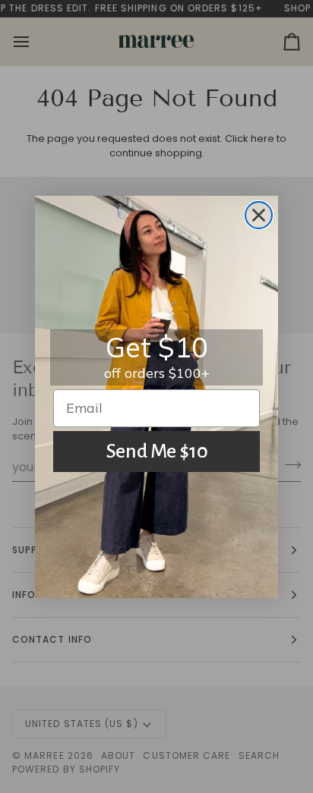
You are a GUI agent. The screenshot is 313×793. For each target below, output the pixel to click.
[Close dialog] (258, 215)
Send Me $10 (157, 451)
